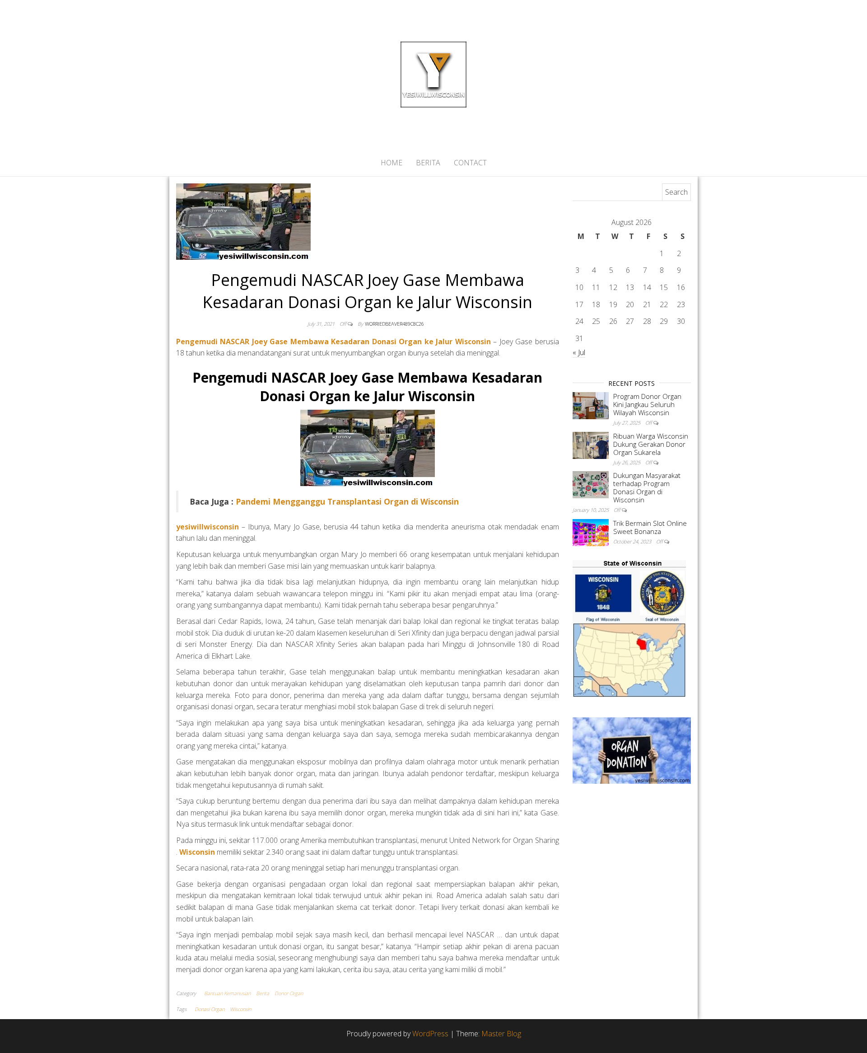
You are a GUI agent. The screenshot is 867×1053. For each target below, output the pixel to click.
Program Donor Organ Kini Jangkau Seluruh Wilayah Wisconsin (647, 404)
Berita (428, 163)
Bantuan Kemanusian (227, 993)
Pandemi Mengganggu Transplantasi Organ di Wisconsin (347, 501)
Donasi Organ (209, 1009)
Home (391, 163)
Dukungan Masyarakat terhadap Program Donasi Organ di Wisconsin (647, 487)
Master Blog (501, 1034)
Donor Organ (289, 993)
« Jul (579, 352)
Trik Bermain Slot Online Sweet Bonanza (650, 527)
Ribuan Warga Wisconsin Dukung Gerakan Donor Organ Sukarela (650, 444)
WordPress (430, 1034)
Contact (470, 163)
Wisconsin (240, 1009)
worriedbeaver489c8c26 (394, 323)
